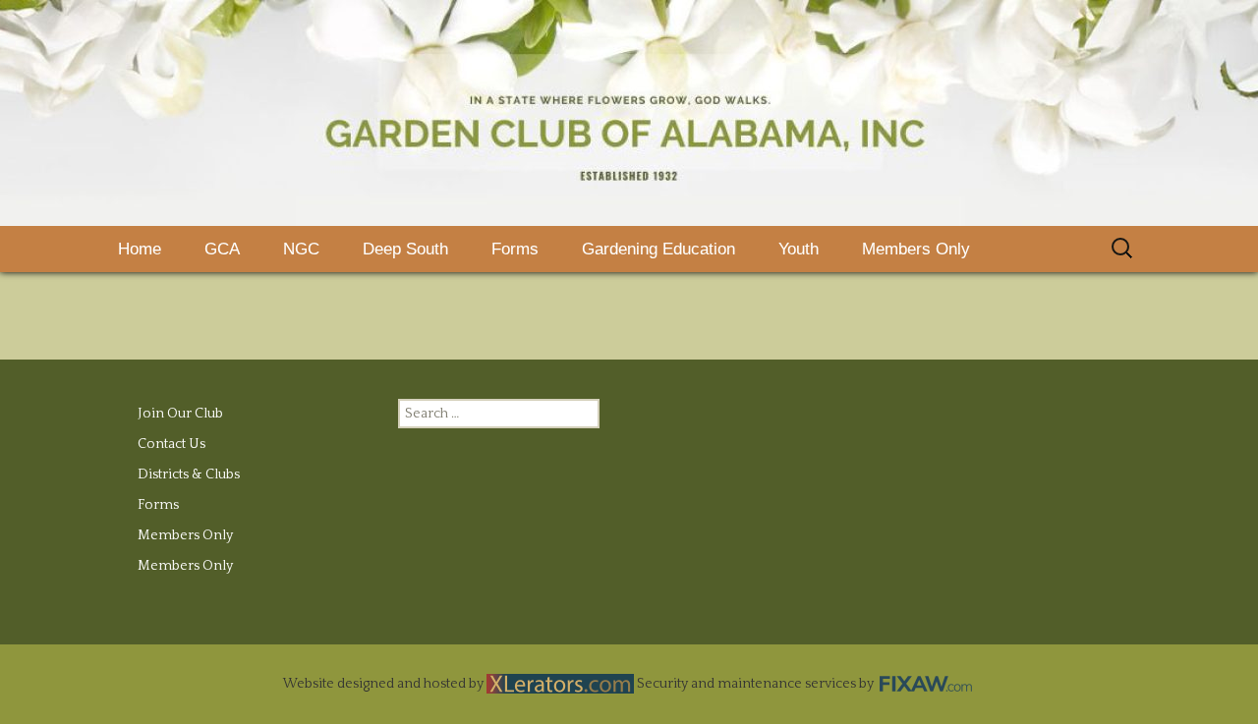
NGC (301, 249)
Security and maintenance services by (757, 684)
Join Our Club (180, 413)
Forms (515, 249)
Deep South (405, 249)
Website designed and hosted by (384, 684)
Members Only (916, 249)
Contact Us (171, 444)
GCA (222, 249)
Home (139, 249)
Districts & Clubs (189, 474)
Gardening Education (658, 249)
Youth (798, 249)
